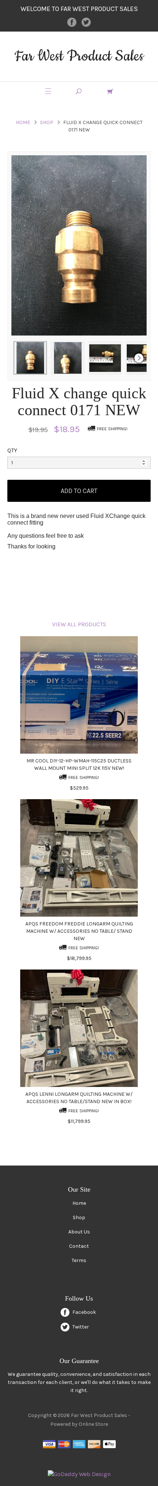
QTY (12, 450)
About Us (79, 1232)
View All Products (79, 624)
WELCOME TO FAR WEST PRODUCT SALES (79, 9)
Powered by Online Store (79, 1424)
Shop (46, 122)
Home (23, 122)
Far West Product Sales (79, 56)
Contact (79, 1246)
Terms (79, 1260)
